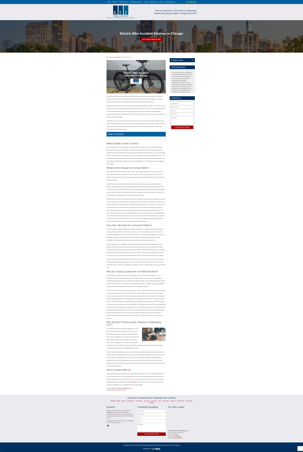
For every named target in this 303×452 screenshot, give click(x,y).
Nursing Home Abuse (136, 2)
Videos (145, 445)
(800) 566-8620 (178, 438)
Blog (148, 445)
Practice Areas (123, 2)
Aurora (124, 401)
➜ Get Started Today (182, 127)
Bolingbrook (130, 401)
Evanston (146, 401)
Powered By (147, 448)
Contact (160, 2)
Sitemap (178, 445)
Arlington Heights (115, 401)
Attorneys (115, 2)
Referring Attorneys (169, 2)
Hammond (154, 401)
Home (109, 2)
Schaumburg (188, 401)
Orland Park (180, 401)
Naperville (166, 401)
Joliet (159, 401)
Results (146, 2)
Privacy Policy (172, 445)
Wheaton (151, 402)
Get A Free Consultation (151, 39)
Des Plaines (139, 401)
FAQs (151, 445)
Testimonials (153, 2)
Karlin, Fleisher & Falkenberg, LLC (122, 388)
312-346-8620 (191, 2)
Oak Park (172, 401)
